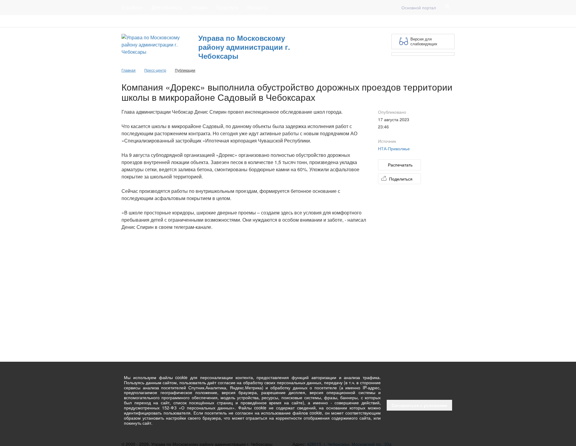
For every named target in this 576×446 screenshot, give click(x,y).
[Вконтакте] (441, 21)
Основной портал (418, 7)
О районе (132, 7)
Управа (199, 7)
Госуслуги (227, 7)
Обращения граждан (231, 21)
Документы (166, 21)
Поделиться (400, 179)
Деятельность (167, 7)
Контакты (257, 7)
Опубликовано (392, 112)
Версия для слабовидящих (423, 41)
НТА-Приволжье (394, 148)
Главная (194, 21)
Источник (387, 141)
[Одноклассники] (450, 21)
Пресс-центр (134, 21)
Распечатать (400, 165)
